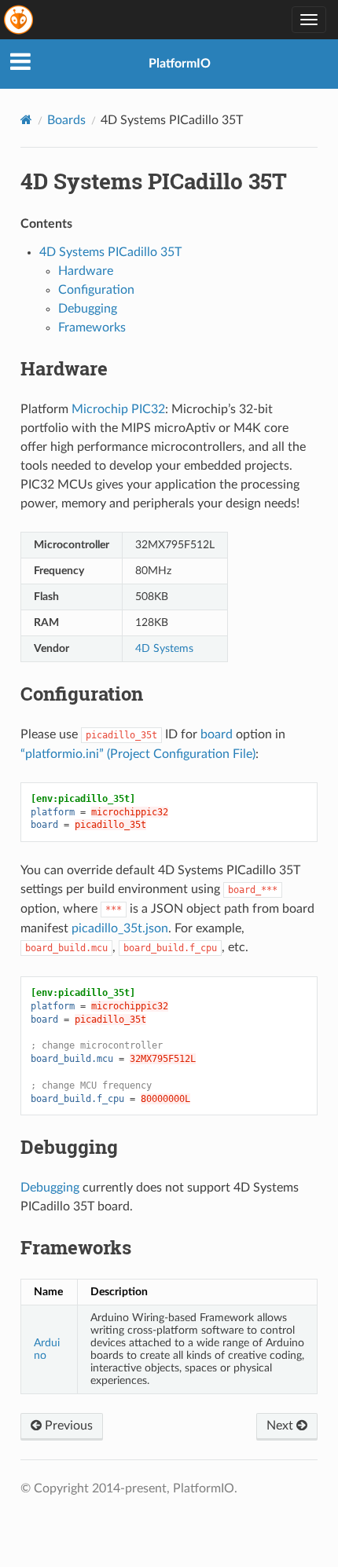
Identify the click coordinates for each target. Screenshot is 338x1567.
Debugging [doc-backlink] (69, 1146)
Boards (66, 120)
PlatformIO (180, 63)
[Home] (26, 119)
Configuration (96, 290)
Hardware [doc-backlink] (64, 368)
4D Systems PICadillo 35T (110, 252)
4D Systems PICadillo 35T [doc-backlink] (153, 181)
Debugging (87, 308)
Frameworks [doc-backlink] (75, 1247)
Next (281, 1425)
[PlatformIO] (19, 19)
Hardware (85, 271)
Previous (67, 1425)
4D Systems (164, 648)
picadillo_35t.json (120, 928)
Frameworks (92, 327)
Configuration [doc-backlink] (81, 693)
